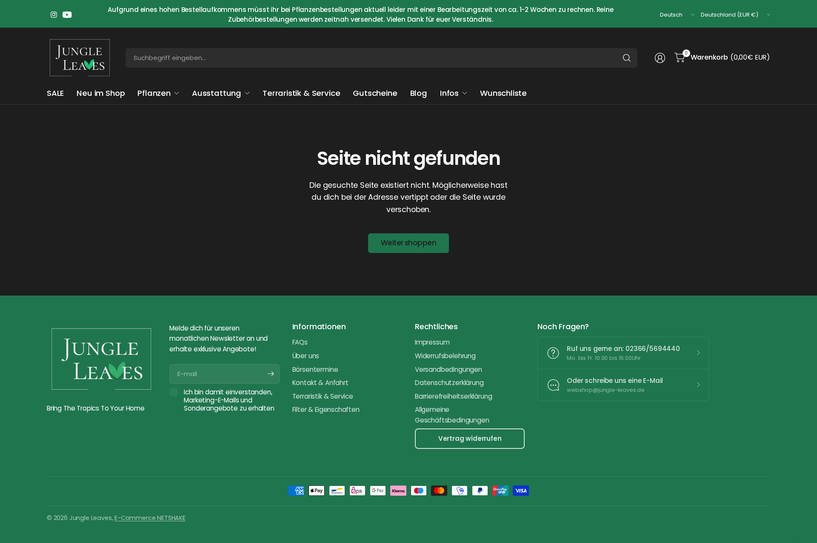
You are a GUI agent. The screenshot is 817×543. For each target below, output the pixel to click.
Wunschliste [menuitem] (503, 93)
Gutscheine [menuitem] (375, 93)
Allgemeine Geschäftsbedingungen (452, 415)
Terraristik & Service (322, 396)
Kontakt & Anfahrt (320, 382)
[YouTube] (67, 15)
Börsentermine (315, 369)
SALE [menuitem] (55, 93)
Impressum (432, 342)
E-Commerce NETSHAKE (150, 518)
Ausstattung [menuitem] (216, 93)
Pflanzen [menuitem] (154, 93)
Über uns (306, 355)
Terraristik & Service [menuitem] (301, 93)
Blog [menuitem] (418, 93)
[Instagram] (53, 15)
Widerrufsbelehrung (445, 355)
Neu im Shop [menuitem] (101, 93)
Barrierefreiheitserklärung (453, 396)
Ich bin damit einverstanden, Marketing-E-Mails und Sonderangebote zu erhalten (229, 400)
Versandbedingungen (448, 369)
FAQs (300, 342)
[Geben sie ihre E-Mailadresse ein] (271, 374)
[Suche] (626, 58)
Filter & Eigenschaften (326, 409)
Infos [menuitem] (449, 93)
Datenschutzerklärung (449, 382)
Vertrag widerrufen (470, 438)
